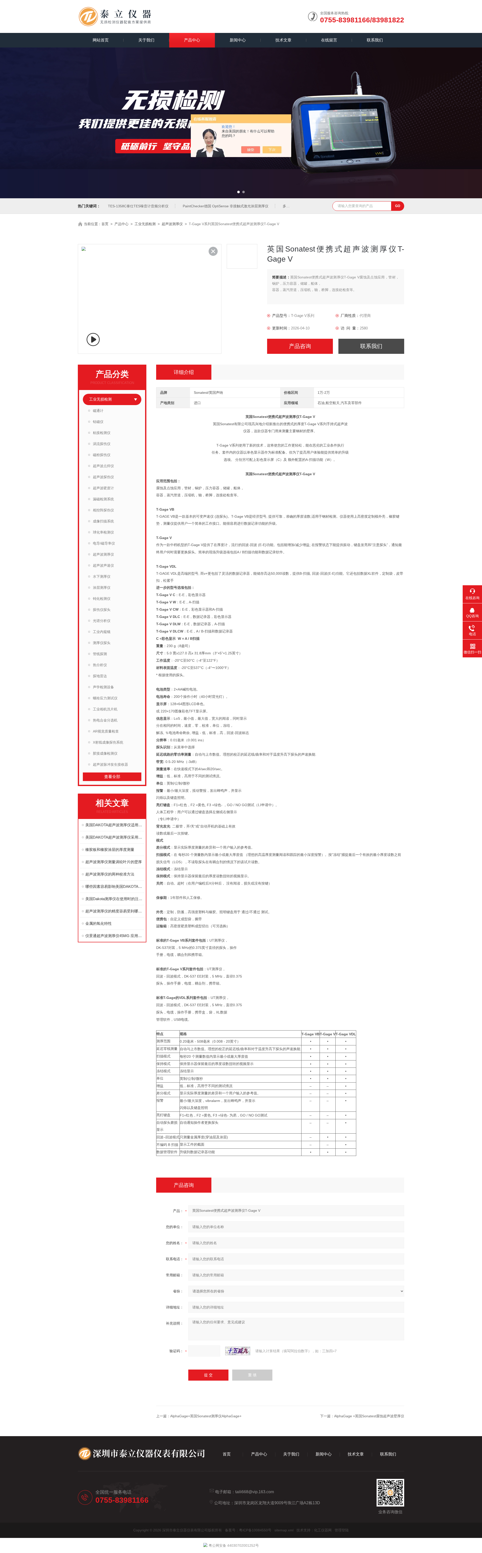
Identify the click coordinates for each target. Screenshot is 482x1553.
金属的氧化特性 (98, 923)
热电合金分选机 (105, 720)
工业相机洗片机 (105, 709)
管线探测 (100, 654)
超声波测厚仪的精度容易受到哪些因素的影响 (114, 911)
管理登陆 (342, 1530)
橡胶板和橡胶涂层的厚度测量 (109, 849)
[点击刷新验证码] (237, 1351)
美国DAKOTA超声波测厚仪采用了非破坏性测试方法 (114, 837)
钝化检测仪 (101, 599)
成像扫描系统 (103, 521)
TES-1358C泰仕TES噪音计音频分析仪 (138, 206)
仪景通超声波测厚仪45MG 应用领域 (114, 936)
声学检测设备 (103, 687)
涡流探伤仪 (101, 444)
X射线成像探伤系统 (108, 742)
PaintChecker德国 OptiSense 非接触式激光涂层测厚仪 (225, 206)
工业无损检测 (145, 224)
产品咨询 (300, 346)
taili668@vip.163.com (254, 1492)
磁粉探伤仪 (101, 455)
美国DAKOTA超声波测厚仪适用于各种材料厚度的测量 (114, 825)
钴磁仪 (98, 422)
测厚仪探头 (101, 643)
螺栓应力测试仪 (105, 698)
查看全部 (112, 776)
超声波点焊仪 (103, 466)
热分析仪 (100, 665)
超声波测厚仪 (172, 224)
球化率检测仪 (103, 532)
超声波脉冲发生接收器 (110, 764)
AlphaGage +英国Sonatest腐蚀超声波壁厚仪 (369, 1416)
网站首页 (101, 40)
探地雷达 (100, 676)
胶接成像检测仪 (105, 753)
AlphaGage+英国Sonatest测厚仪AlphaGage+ (206, 1416)
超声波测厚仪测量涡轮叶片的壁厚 (113, 862)
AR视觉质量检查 (106, 731)
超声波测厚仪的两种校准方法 (109, 874)
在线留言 (329, 40)
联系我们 (375, 40)
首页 (104, 224)
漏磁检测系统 (103, 499)
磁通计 (98, 411)
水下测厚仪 (101, 576)
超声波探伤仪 (103, 477)
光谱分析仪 (101, 621)
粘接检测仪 (101, 433)
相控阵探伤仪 (103, 510)
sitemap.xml (283, 1530)
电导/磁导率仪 (104, 543)
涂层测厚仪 (101, 588)
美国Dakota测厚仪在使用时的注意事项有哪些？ (114, 899)
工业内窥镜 (101, 632)
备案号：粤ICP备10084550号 (248, 1530)
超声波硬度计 (103, 488)
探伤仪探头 (101, 610)
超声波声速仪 (103, 565)
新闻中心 (238, 40)
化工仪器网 (323, 1530)
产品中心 (192, 40)
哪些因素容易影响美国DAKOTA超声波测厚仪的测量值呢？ (114, 886)
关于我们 (146, 40)
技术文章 (283, 40)
